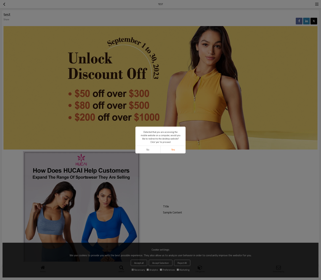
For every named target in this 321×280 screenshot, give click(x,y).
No (147, 150)
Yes (173, 150)
